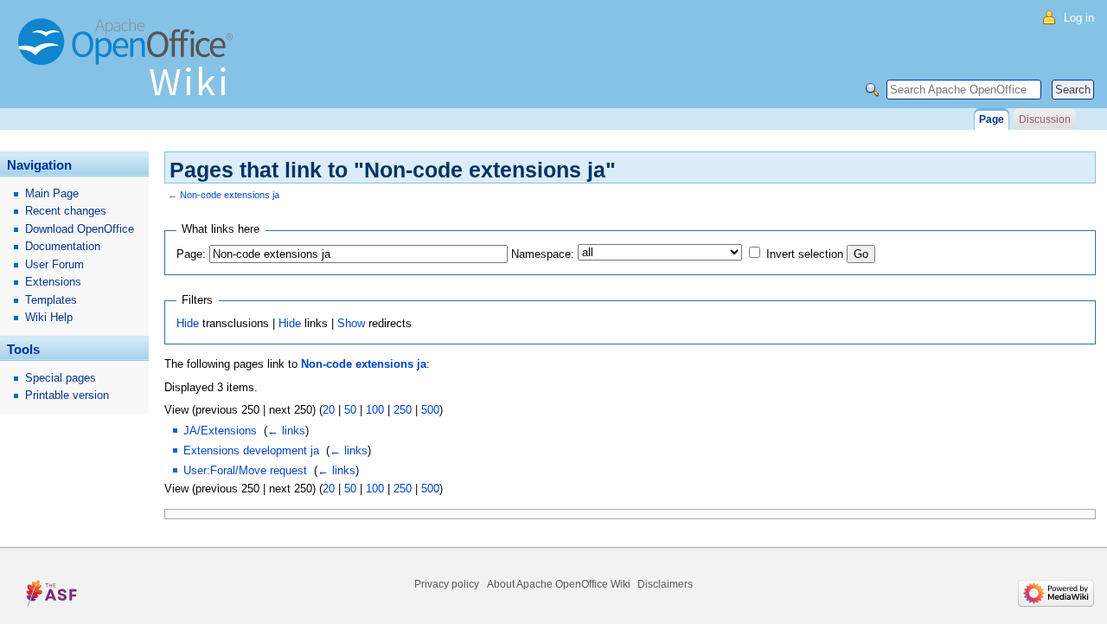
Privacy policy (446, 584)
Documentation (62, 246)
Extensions (53, 281)
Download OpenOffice (79, 228)
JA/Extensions (220, 430)
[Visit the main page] (129, 65)
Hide (187, 323)
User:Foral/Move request (245, 470)
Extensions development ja (251, 450)
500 (430, 409)
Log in (1079, 17)
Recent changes (65, 210)
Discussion (1045, 119)
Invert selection (804, 254)
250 (403, 409)
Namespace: (542, 254)
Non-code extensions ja (229, 195)
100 (375, 409)
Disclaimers (665, 584)
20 (329, 409)
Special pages (60, 377)
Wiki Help (49, 317)
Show (351, 323)
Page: (191, 254)
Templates (51, 299)
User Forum (54, 264)
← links (286, 430)
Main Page (52, 193)
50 (350, 409)
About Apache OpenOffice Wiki (558, 584)
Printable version (67, 395)
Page (991, 119)
